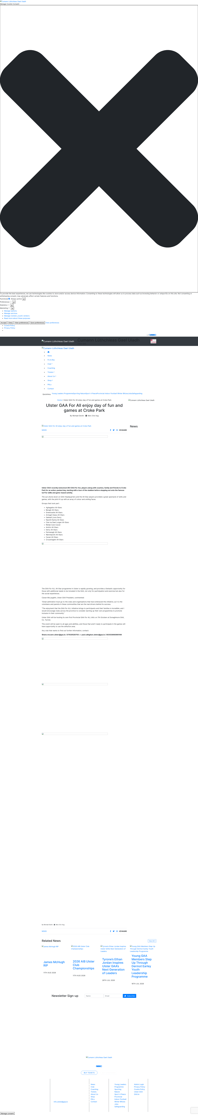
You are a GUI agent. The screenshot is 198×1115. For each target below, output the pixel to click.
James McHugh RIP (54, 963)
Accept (3, 323)
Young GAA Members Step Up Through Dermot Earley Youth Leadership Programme (142, 966)
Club (49, 364)
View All (151, 941)
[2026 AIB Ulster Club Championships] (84, 947)
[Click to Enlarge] (84, 426)
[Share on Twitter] (113, 430)
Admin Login (139, 1084)
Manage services (10, 313)
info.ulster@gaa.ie (61, 1102)
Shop (50, 380)
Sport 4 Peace (91, 393)
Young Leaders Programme (62, 393)
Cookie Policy (9, 325)
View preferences (21, 323)
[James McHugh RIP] (50, 946)
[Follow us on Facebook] (151, 335)
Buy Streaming (109, 1073)
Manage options (10, 311)
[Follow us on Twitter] (152, 335)
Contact (51, 388)
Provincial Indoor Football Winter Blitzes (112, 393)
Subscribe (131, 996)
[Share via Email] (117, 430)
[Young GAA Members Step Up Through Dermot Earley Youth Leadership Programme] (143, 949)
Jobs (130, 393)
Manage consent (7, 1113)
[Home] (101, 352)
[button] (99, 148)
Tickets (153, 342)
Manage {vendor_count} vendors (16, 316)
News (44, 430)
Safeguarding (137, 393)
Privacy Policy (9, 328)
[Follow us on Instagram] (154, 335)
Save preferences (37, 323)
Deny (11, 323)
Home (59, 400)
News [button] (50, 356)
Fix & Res (51, 360)
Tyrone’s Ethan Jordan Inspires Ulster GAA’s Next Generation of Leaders (113, 966)
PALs (49, 384)
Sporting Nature (79, 393)
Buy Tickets (89, 1073)
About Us (51, 376)
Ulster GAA (138, 1092)
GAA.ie (136, 1094)
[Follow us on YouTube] (155, 335)
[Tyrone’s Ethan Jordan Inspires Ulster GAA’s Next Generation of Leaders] (114, 949)
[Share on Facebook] (111, 430)
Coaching (51, 368)
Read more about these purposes (17, 318)
